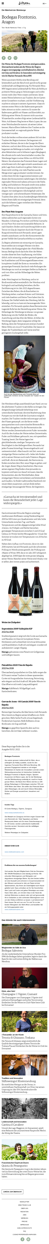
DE (44, 3)
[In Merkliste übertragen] (15, 58)
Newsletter (24, 1202)
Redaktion (24, 1212)
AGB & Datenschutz (24, 1228)
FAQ (24, 1231)
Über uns (24, 1208)
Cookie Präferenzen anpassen (24, 1234)
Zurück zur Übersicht (12, 1192)
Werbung (24, 1218)
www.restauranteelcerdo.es (14, 813)
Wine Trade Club (24, 1205)
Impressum (24, 1225)
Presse (24, 1221)
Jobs (24, 1215)
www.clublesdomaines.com (14, 852)
